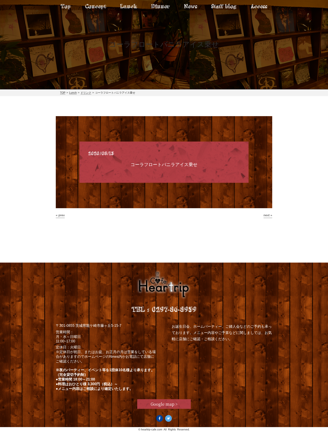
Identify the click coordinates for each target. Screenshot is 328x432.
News (190, 6)
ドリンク (86, 92)
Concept (95, 6)
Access (259, 6)
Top (66, 6)
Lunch (128, 6)
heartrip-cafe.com (151, 429)
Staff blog (224, 6)
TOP (62, 92)
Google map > (164, 404)
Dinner (160, 6)
